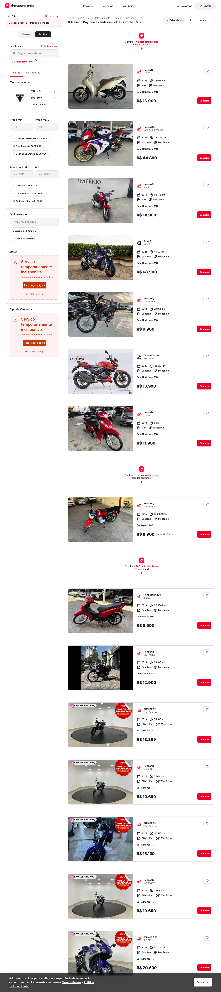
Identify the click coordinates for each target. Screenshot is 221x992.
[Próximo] (127, 103)
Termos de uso (71, 982)
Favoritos (186, 6)
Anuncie (128, 6)
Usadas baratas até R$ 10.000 (32, 138)
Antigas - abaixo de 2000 (29, 201)
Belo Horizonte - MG (22, 61)
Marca (16, 72)
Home (71, 18)
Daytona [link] (130, 18)
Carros (26, 34)
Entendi (201, 982)
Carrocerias (33, 72)
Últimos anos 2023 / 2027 (29, 193)
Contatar (204, 100)
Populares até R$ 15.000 (28, 146)
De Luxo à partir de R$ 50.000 (31, 153)
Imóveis (88, 6)
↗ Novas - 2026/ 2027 (28, 185)
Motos (43, 34)
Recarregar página (34, 285)
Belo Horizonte (102, 18)
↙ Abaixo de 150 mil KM (25, 238)
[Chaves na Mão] (19, 5)
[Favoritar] (207, 71)
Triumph (117, 18)
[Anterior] (121, 103)
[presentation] (22, 127)
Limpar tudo (54, 16)
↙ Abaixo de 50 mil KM (24, 231)
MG (89, 18)
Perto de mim (51, 46)
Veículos (108, 6)
